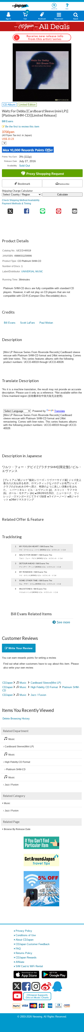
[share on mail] (75, 209)
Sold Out (24, 165)
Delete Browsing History (16, 718)
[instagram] (35, 986)
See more (63, 622)
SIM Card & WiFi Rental (29, 966)
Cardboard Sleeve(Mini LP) (46, 682)
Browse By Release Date (17, 829)
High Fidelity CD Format (44, 687)
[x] (17, 986)
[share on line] (43, 209)
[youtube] (17, 996)
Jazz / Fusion (38, 694)
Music (23, 682)
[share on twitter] (10, 209)
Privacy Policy (24, 930)
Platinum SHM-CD (16, 769)
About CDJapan (24, 939)
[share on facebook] (27, 209)
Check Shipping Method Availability (20, 200)
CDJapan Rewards (26, 957)
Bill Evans (7, 121)
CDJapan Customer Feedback (33, 944)
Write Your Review (20, 648)
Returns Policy (24, 953)
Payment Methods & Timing (16, 203)
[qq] (57, 986)
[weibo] (46, 986)
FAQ (18, 948)
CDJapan (7, 682)
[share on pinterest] (59, 209)
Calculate (62, 194)
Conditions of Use (26, 935)
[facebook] (26, 986)
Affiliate (20, 962)
